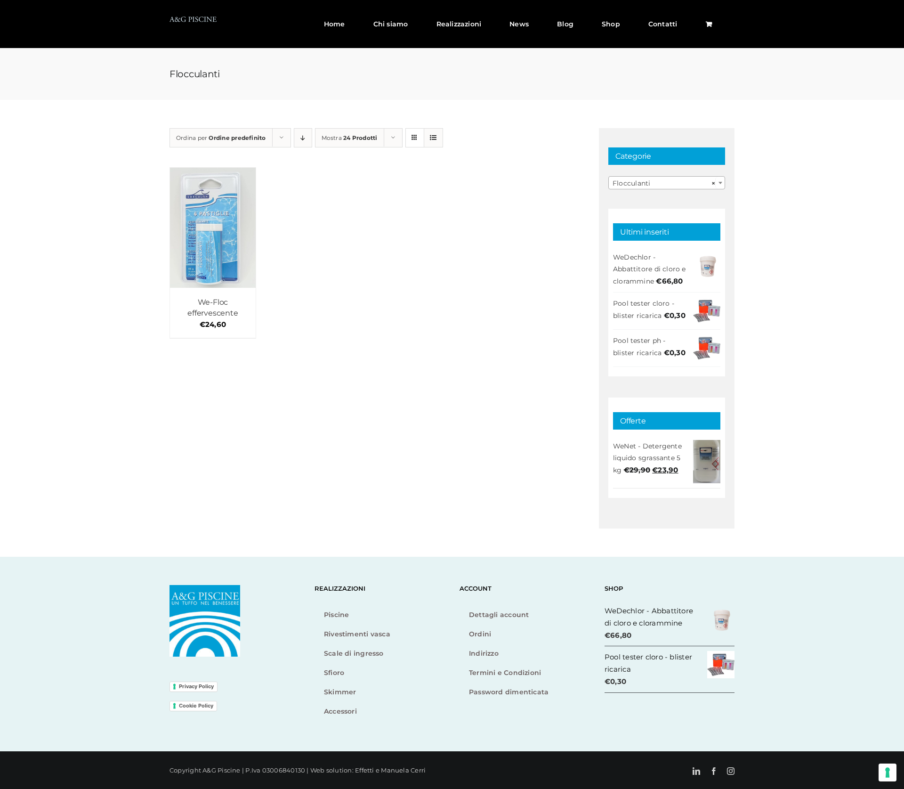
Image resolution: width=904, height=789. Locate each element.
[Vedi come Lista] (433, 138)
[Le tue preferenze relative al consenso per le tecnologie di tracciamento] (887, 772)
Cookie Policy (196, 705)
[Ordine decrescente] (303, 137)
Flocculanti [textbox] (664, 183)
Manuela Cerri (403, 770)
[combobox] (666, 182)
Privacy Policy (196, 686)
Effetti (365, 770)
